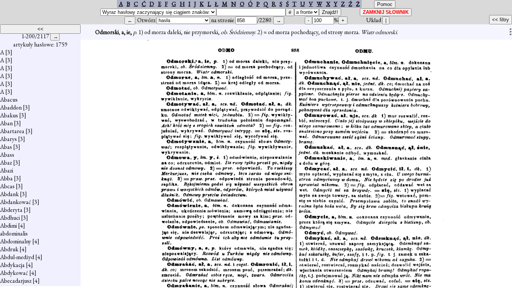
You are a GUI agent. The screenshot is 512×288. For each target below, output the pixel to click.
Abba (6, 178)
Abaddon (11, 107)
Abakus (9, 115)
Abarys (8, 139)
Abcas (7, 186)
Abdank (9, 194)
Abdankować (15, 202)
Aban (6, 123)
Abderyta (11, 210)
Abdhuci (10, 218)
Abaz (6, 162)
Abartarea (12, 131)
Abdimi (8, 226)
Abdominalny (15, 241)
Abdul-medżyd (17, 257)
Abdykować (14, 273)
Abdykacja (12, 265)
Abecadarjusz (15, 281)
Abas (6, 147)
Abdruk (9, 249)
